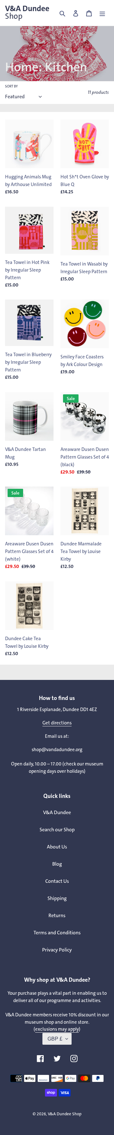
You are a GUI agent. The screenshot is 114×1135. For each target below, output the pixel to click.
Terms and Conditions (57, 932)
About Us (57, 846)
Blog (57, 864)
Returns (57, 915)
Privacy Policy (57, 949)
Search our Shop (57, 829)
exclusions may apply (57, 1029)
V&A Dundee (27, 12)
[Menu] (102, 13)
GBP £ (55, 1039)
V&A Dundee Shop (64, 1114)
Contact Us (57, 881)
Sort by (11, 86)
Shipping (57, 898)
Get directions (57, 723)
